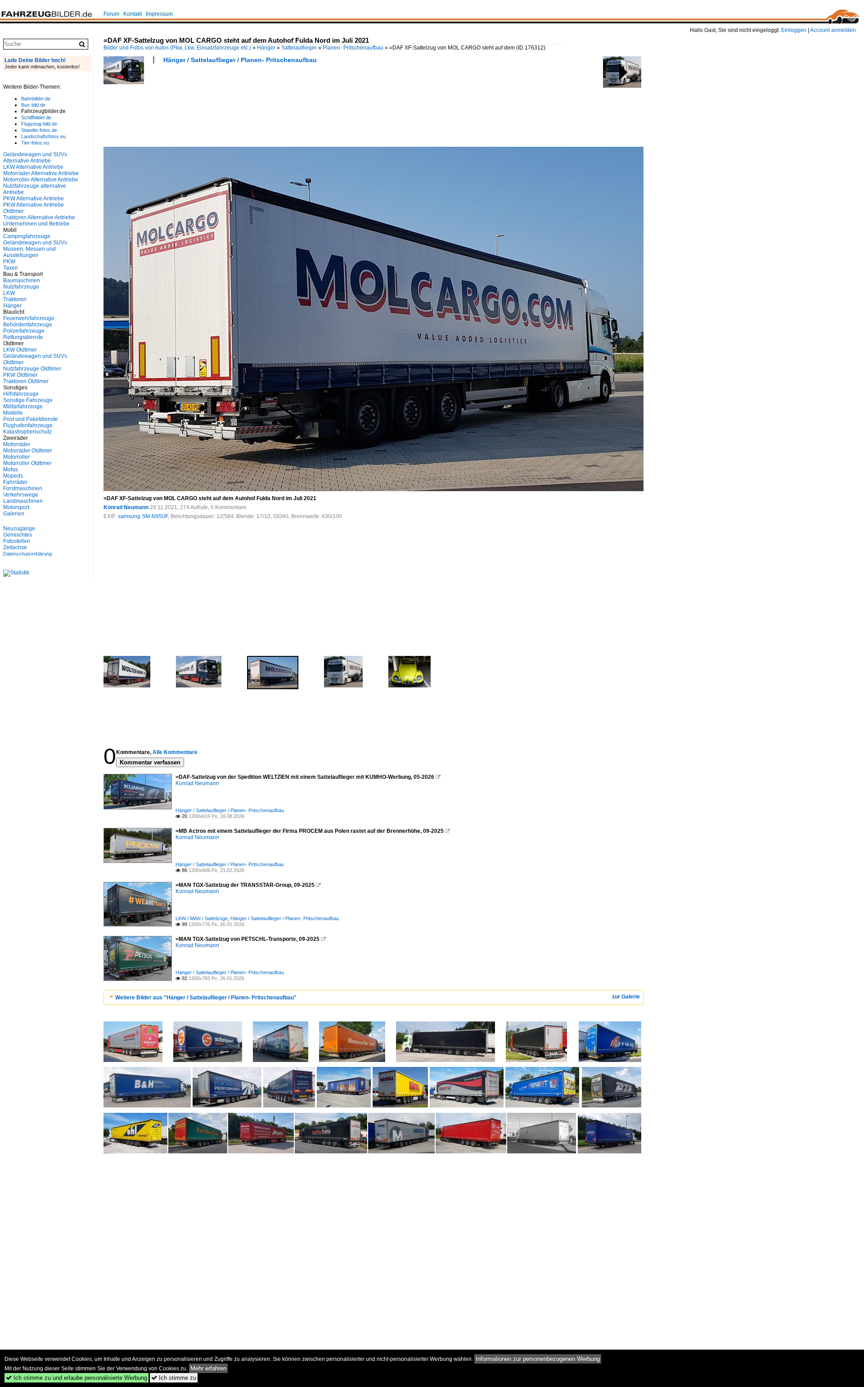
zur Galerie (626, 997)
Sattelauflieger (299, 48)
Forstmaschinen (22, 488)
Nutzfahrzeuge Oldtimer (32, 369)
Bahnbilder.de (35, 98)
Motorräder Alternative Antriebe (41, 173)
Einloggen (793, 30)
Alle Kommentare (175, 752)
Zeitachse (15, 547)
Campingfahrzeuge (26, 236)
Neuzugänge (19, 528)
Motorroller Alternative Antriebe (40, 179)
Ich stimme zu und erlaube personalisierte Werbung (76, 1377)
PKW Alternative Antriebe (33, 198)
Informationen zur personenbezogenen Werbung (538, 1358)
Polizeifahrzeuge (24, 331)
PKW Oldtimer (20, 375)
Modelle (13, 413)
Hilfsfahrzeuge (21, 394)
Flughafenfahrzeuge (28, 425)
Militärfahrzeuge (23, 406)
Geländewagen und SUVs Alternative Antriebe (35, 157)
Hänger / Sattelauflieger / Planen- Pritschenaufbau (240, 59)
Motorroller (16, 457)
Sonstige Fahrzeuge (28, 400)
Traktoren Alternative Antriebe (39, 217)
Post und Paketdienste (30, 419)
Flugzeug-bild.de (39, 124)
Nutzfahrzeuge (21, 287)
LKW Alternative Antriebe (33, 167)
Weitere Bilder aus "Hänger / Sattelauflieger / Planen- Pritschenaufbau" (206, 997)
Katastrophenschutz (27, 432)
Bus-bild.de (33, 105)
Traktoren (15, 299)
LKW (9, 293)
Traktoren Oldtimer (26, 381)
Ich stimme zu (173, 1377)
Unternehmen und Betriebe (36, 224)
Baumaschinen (21, 280)
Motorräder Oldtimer (27, 450)
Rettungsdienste (23, 337)
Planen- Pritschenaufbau (353, 48)
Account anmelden (833, 30)
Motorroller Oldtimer (27, 463)
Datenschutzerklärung (27, 553)
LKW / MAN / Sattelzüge (202, 918)
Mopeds (13, 476)
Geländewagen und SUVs (35, 242)
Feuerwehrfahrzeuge (28, 318)
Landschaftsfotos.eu (43, 136)
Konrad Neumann (126, 507)
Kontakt (132, 14)
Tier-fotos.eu (35, 142)
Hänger (266, 48)
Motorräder (16, 444)
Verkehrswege (20, 495)
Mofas (10, 469)
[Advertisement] (267, 108)
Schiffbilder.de (36, 117)
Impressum (159, 14)
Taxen (10, 268)
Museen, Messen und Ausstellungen (29, 252)
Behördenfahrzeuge (27, 324)
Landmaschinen (23, 501)
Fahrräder (15, 482)
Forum (111, 14)
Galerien (13, 514)
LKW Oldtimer (20, 350)
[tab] (374, 997)
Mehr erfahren (208, 1368)
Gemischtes (17, 535)
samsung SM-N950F (143, 516)
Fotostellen (16, 541)
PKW (9, 261)
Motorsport (16, 507)
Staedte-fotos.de (39, 130)
